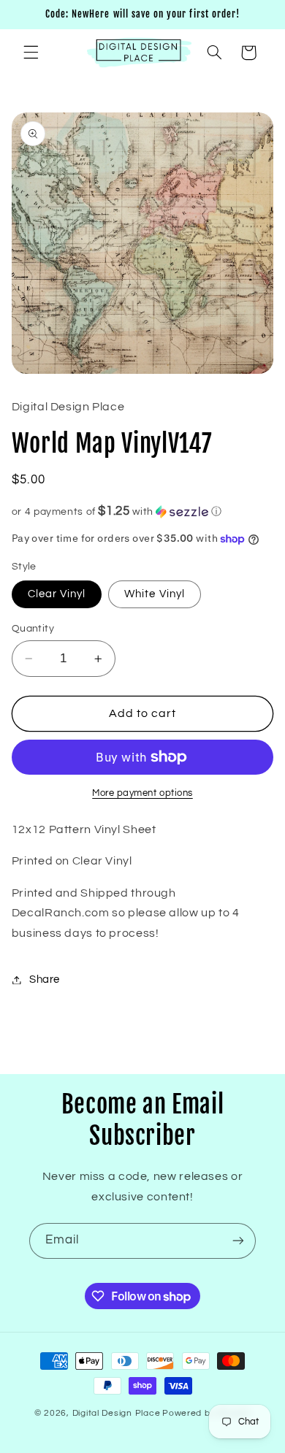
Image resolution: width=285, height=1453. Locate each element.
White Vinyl (154, 594)
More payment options (142, 793)
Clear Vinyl (57, 594)
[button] (31, 52)
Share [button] (44, 979)
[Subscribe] (238, 1241)
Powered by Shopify (206, 1413)
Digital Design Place (116, 1413)
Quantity (33, 629)
